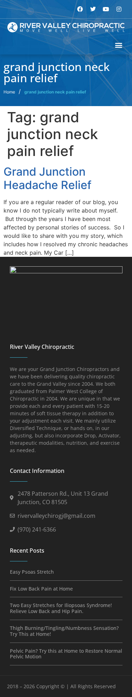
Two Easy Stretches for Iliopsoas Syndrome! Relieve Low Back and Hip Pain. (61, 608)
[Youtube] (106, 9)
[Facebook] (80, 9)
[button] (119, 45)
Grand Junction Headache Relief (48, 178)
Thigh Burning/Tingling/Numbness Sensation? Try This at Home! (64, 631)
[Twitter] (93, 9)
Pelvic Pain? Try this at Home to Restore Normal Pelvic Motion (66, 653)
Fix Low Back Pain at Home (41, 588)
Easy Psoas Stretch (32, 571)
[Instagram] (119, 9)
